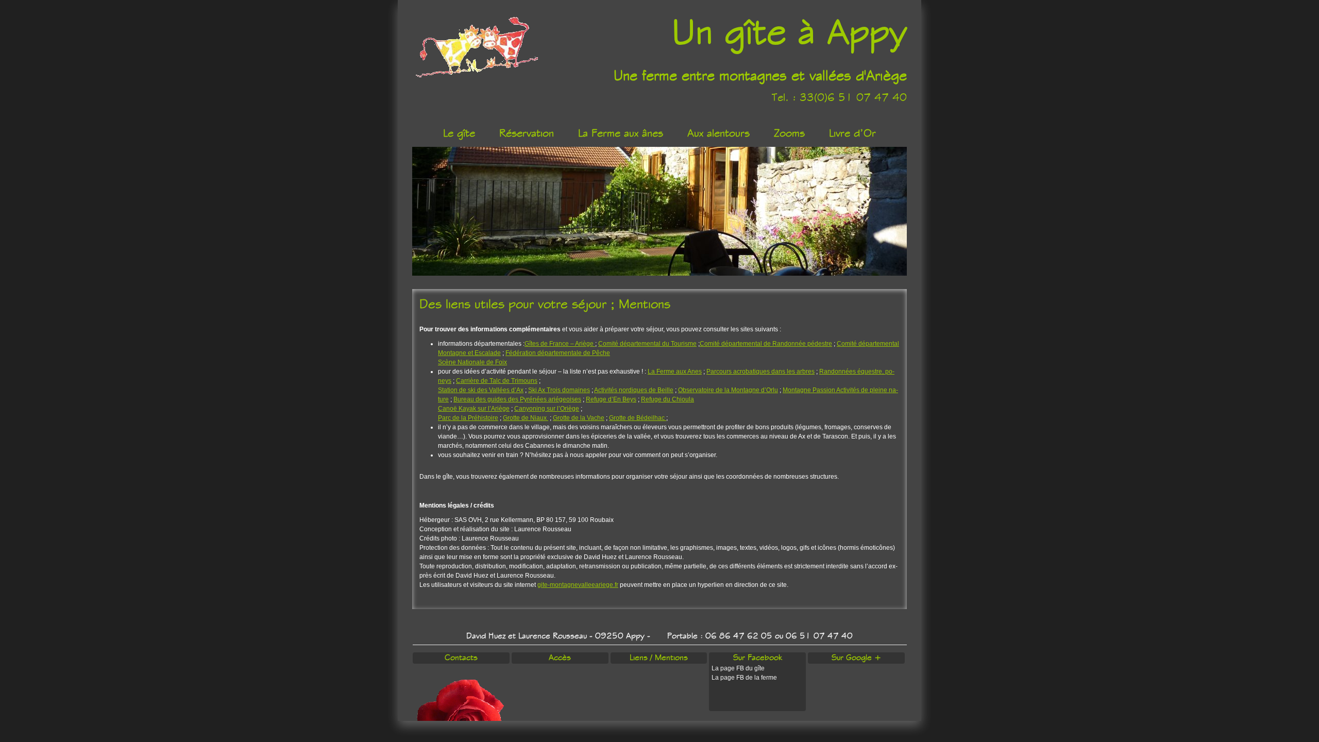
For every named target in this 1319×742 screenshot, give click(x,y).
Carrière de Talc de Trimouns (496, 380)
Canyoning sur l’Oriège (546, 408)
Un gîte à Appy (789, 32)
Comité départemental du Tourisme (647, 343)
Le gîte (459, 133)
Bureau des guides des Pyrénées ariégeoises (517, 399)
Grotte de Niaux (525, 417)
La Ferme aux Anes (675, 371)
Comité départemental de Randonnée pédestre (766, 343)
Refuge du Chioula (667, 399)
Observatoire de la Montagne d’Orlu (728, 390)
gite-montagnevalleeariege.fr (577, 584)
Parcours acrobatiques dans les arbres (760, 371)
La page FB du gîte (738, 668)
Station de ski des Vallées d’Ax (480, 390)
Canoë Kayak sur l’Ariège (474, 408)
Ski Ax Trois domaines (559, 390)
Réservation (526, 133)
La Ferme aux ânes (620, 133)
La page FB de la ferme (744, 677)
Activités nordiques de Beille (633, 390)
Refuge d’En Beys (611, 399)
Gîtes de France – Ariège (560, 343)
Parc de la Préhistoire (468, 417)
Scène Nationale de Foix (472, 362)
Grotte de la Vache (578, 417)
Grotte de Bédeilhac (637, 417)
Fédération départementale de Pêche (557, 353)
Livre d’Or (852, 133)
